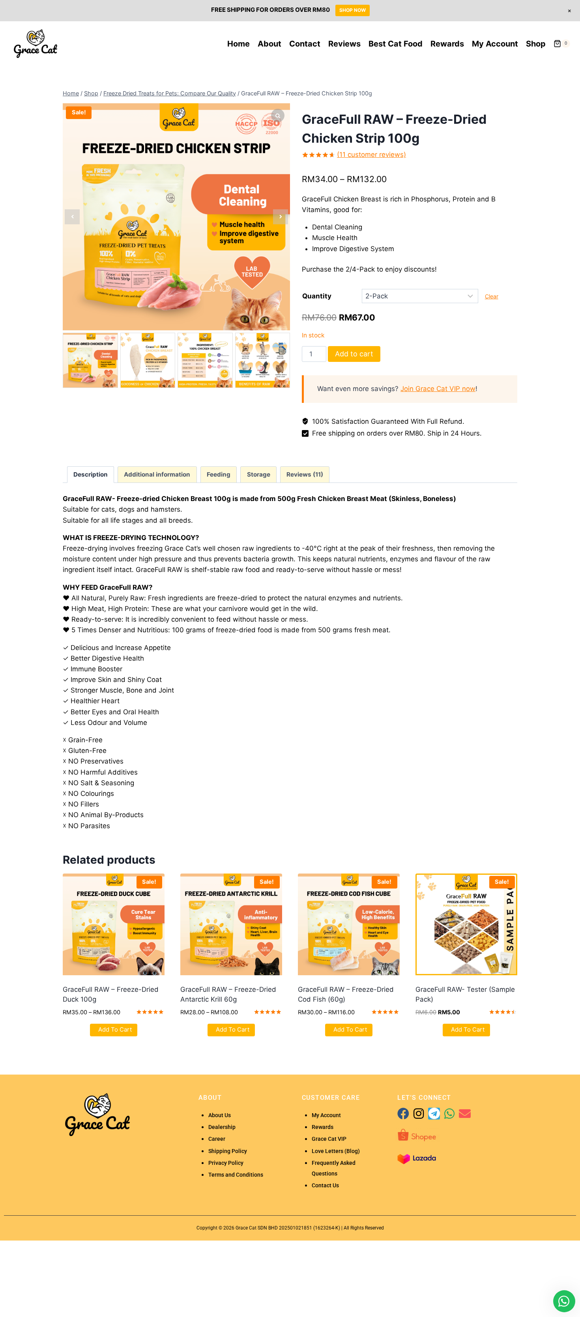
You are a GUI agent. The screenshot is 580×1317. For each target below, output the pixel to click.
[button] (280, 216)
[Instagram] (419, 1114)
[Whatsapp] (449, 1114)
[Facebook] (403, 1114)
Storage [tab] (258, 474)
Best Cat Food (396, 43)
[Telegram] (434, 1114)
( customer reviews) (371, 154)
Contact (304, 43)
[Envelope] (465, 1114)
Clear (491, 296)
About (269, 43)
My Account (495, 43)
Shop (536, 43)
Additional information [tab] (157, 474)
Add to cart (354, 354)
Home (238, 43)
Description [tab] (90, 474)
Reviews (344, 43)
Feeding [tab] (218, 474)
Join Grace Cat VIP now (437, 389)
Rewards (447, 43)
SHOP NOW (352, 10)
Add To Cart (115, 1029)
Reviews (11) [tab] (304, 474)
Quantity (316, 296)
